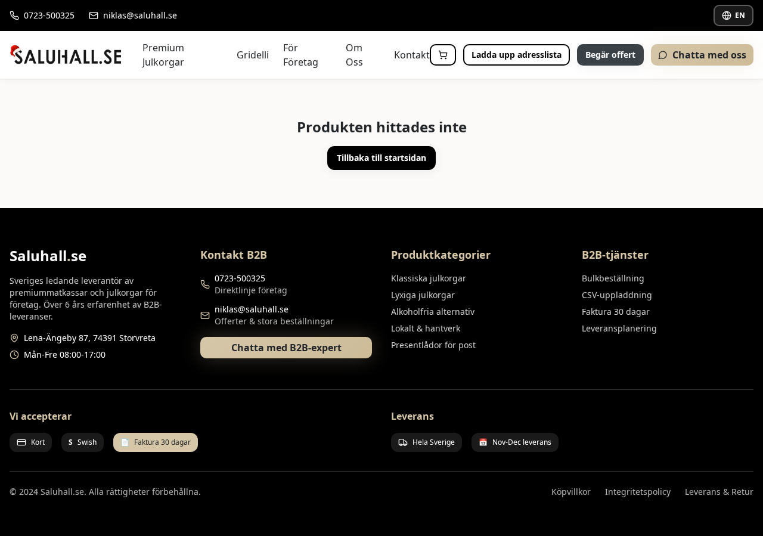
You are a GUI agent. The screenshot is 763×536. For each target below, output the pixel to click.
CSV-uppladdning (617, 294)
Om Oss (354, 55)
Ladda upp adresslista (517, 54)
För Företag (300, 55)
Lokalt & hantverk (425, 328)
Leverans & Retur (719, 491)
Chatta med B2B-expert (286, 347)
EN (740, 15)
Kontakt (412, 54)
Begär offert (610, 54)
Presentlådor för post (433, 345)
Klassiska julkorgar (428, 278)
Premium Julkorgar (163, 55)
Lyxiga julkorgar (423, 294)
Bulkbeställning (613, 278)
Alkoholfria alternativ (432, 311)
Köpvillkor (571, 491)
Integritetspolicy (638, 491)
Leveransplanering (619, 328)
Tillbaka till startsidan (381, 157)
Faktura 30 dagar (616, 311)
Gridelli (253, 54)
